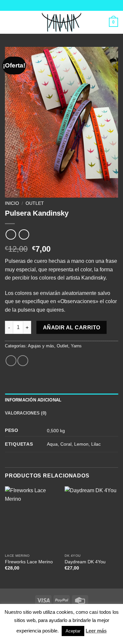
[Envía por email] (22, 360)
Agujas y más (41, 345)
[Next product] (11, 234)
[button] (9, 22)
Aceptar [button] (73, 631)
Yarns (76, 345)
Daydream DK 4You (85, 561)
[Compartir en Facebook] (11, 360)
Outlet (35, 203)
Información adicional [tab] (33, 400)
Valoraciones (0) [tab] (25, 413)
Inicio (12, 203)
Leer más (96, 630)
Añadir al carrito (71, 327)
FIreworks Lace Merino (29, 561)
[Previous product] (24, 234)
